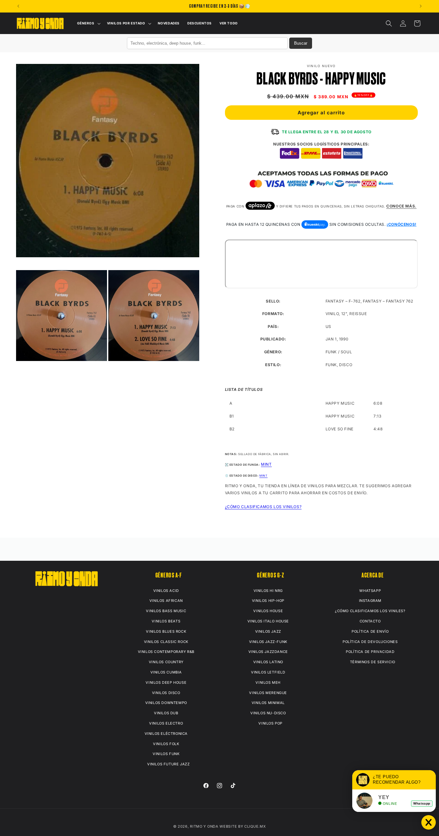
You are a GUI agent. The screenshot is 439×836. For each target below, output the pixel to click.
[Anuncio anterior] (18, 6)
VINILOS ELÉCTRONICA (166, 733)
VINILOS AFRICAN (166, 600)
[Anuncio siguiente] (421, 6)
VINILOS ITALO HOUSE (268, 621)
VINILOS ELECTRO (166, 723)
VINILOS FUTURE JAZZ (168, 764)
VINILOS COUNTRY (166, 662)
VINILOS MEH (268, 682)
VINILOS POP (270, 723)
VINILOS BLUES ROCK (166, 631)
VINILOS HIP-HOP (268, 600)
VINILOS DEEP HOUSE (166, 682)
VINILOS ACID (166, 590)
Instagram (370, 600)
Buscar (300, 43)
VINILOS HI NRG (268, 590)
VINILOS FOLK (166, 744)
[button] (88, 23)
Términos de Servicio (372, 662)
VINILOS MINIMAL (268, 702)
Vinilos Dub (166, 713)
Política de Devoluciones (370, 641)
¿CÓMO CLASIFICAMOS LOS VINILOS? (263, 506)
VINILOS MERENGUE (268, 693)
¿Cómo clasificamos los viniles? (370, 611)
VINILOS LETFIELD (268, 672)
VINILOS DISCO (166, 693)
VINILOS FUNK (166, 754)
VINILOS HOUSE (268, 611)
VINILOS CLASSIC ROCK (166, 641)
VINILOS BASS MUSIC (166, 611)
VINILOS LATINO (268, 662)
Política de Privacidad (370, 651)
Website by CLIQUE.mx (243, 826)
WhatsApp (370, 590)
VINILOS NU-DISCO (268, 713)
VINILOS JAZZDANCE (268, 651)
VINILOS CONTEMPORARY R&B (166, 651)
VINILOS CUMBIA (166, 672)
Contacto (370, 621)
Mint (263, 475)
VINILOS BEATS (166, 621)
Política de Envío (370, 631)
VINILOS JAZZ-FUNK (268, 641)
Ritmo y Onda (204, 826)
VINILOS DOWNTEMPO (166, 702)
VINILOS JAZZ (268, 631)
